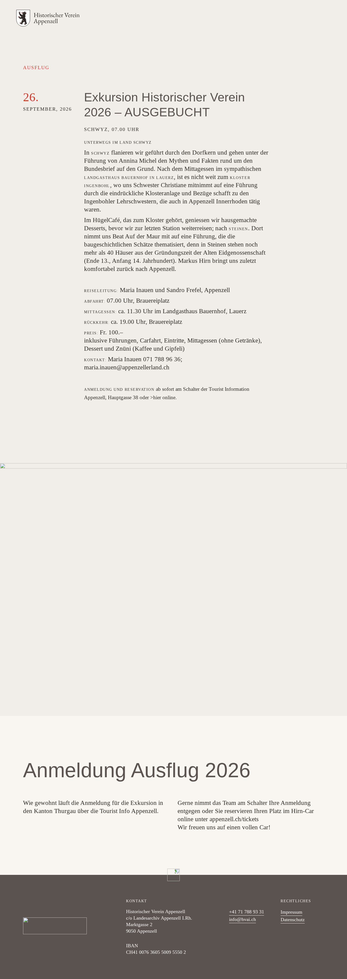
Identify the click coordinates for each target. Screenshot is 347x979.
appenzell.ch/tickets (234, 819)
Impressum (291, 912)
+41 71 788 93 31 (246, 911)
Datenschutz (293, 919)
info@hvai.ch (242, 919)
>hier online (162, 397)
